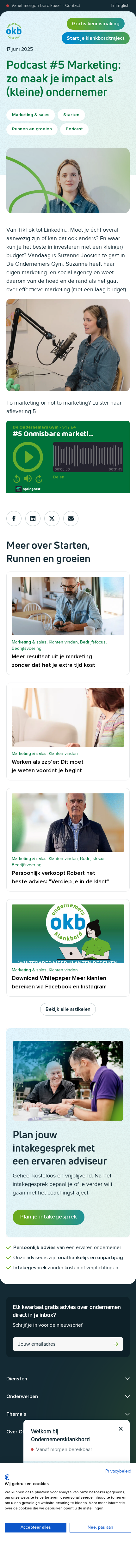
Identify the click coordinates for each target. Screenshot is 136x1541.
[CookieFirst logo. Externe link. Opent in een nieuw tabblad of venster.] (7, 1477)
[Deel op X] (51, 518)
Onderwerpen (22, 1396)
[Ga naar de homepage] (14, 31)
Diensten (16, 1378)
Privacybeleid (118, 1471)
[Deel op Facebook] (14, 518)
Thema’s (16, 1414)
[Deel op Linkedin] (32, 518)
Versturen (115, 1344)
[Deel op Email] (70, 518)
